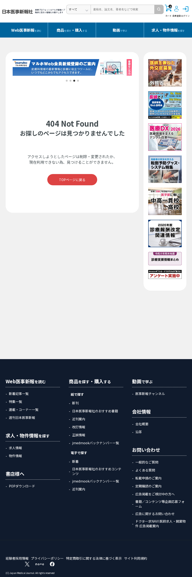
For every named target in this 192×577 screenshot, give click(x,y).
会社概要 (141, 423)
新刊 (75, 403)
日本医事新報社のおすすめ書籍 (95, 411)
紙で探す (77, 394)
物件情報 (15, 455)
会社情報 (141, 411)
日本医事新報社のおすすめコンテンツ (96, 471)
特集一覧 (15, 401)
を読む (26, 30)
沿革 (138, 431)
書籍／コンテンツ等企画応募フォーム (160, 504)
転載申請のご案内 (148, 478)
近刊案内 (78, 419)
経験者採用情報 (17, 558)
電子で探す (79, 452)
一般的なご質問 (146, 462)
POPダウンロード (22, 486)
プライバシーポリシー (47, 558)
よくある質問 (145, 470)
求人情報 (15, 447)
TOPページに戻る (72, 179)
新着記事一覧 (19, 393)
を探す (168, 30)
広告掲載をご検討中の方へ (155, 494)
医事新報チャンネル (150, 393)
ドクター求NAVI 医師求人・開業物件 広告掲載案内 (160, 523)
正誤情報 (78, 435)
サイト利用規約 (135, 558)
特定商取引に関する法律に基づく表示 (94, 558)
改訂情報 (78, 427)
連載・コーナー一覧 (23, 409)
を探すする (72, 30)
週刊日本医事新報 (22, 417)
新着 (75, 461)
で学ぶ (120, 30)
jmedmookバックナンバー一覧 (95, 442)
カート (168, 11)
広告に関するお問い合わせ (155, 513)
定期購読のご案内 (148, 486)
